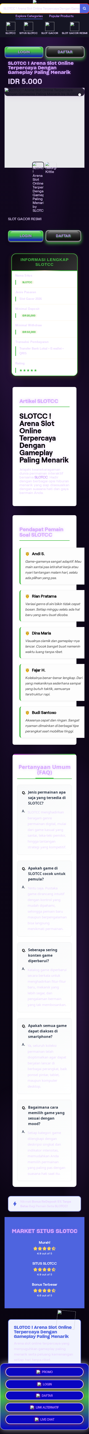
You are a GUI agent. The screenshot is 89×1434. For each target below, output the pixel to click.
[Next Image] (80, 128)
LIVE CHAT (47, 1421)
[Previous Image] (8, 128)
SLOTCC (41, 477)
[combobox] (40, 8)
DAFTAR (65, 52)
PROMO (47, 1370)
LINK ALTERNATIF (47, 1408)
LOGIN (24, 52)
